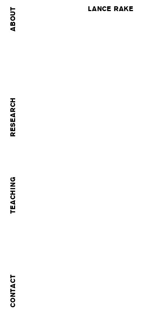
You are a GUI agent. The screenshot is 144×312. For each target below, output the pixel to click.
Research (13, 117)
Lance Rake (111, 9)
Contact (13, 291)
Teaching (13, 194)
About (13, 19)
